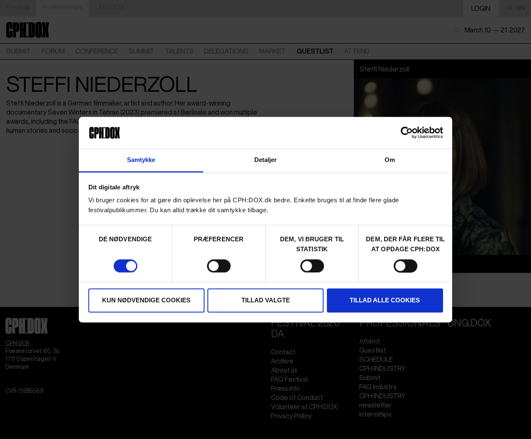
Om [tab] (390, 160)
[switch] (219, 265)
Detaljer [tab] (265, 160)
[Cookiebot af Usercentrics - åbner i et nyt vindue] (406, 132)
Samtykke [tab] (141, 160)
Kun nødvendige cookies (146, 300)
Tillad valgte (265, 300)
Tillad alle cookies (385, 300)
